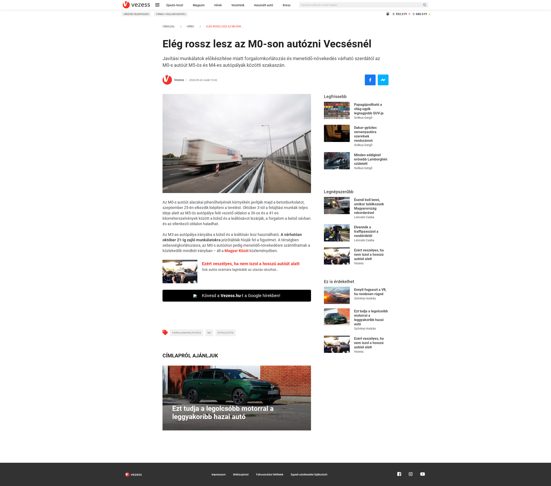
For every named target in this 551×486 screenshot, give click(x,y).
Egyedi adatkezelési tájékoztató (309, 474)
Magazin (199, 5)
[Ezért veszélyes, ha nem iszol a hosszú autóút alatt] (337, 255)
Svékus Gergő (363, 117)
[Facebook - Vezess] (370, 80)
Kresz (287, 5)
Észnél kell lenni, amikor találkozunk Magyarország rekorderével (369, 206)
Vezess (179, 80)
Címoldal (169, 26)
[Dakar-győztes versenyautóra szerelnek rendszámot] (337, 133)
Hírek (218, 5)
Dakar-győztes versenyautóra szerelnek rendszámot (365, 134)
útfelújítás (226, 333)
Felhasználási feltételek (269, 474)
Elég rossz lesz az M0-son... (224, 26)
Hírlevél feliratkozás (136, 14)
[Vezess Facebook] (399, 465)
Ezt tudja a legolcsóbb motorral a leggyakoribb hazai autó (371, 317)
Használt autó (263, 5)
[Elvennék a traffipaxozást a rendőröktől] (337, 232)
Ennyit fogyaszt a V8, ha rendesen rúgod (370, 292)
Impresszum (219, 474)
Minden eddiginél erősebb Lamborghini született (370, 159)
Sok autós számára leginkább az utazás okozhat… (240, 270)
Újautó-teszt (174, 5)
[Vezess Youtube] (422, 465)
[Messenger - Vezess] (383, 80)
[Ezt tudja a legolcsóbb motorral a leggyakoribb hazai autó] (337, 316)
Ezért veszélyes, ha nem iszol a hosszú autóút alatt (251, 263)
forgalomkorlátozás (186, 333)
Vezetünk (237, 5)
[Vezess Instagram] (411, 465)
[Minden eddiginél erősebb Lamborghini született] (337, 160)
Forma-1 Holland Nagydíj (171, 14)
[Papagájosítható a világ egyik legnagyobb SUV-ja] (337, 110)
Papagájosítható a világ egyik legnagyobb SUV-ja (369, 109)
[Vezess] (136, 5)
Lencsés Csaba (364, 217)
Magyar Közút (236, 250)
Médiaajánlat (241, 474)
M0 (209, 333)
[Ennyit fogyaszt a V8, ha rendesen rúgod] (337, 295)
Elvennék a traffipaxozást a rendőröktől (366, 231)
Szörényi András (365, 298)
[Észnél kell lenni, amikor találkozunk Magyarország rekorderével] (337, 205)
